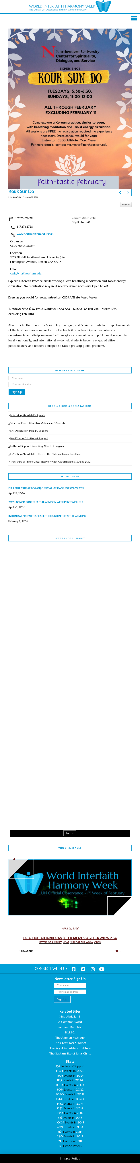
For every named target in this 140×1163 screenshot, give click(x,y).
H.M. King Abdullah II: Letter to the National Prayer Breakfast (45, 454)
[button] (134, 18)
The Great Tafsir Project (70, 1043)
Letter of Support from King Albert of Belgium (37, 446)
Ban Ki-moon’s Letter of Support (29, 438)
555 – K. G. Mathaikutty (33, 559)
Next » (69, 833)
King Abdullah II (70, 1016)
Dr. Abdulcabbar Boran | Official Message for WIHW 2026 (70, 938)
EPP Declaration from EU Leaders (29, 430)
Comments (26, 951)
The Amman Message (70, 1037)
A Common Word (70, 1022)
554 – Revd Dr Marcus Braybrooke (41, 652)
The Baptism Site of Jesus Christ (70, 1053)
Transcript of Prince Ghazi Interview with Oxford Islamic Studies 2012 (50, 461)
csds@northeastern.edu (26, 273)
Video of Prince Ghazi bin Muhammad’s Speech (37, 423)
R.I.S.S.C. (70, 1032)
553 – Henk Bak (27, 745)
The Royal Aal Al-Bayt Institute (70, 1048)
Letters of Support (70, 538)
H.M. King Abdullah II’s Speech (27, 415)
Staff (17, 628)
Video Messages (70, 847)
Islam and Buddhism (70, 1027)
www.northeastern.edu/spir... (35, 234)
